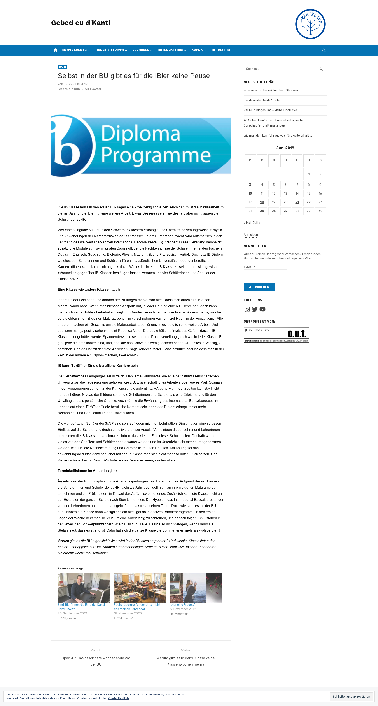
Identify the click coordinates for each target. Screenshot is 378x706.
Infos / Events (74, 50)
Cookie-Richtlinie (118, 698)
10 (250, 193)
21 (297, 202)
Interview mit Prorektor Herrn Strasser (271, 90)
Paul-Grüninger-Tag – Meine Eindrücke (270, 110)
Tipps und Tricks (109, 50)
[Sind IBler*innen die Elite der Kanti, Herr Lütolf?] (84, 588)
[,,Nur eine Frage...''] (196, 588)
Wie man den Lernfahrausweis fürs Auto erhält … (278, 135)
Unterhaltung (170, 50)
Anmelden (251, 235)
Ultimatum (221, 50)
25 (262, 211)
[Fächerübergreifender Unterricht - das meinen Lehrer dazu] (140, 588)
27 (286, 211)
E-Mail (249, 267)
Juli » (256, 223)
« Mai (247, 223)
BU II (62, 66)
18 (262, 202)
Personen (140, 50)
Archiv (197, 50)
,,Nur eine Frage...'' (182, 605)
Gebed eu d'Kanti (80, 22)
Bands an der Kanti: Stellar (262, 100)
